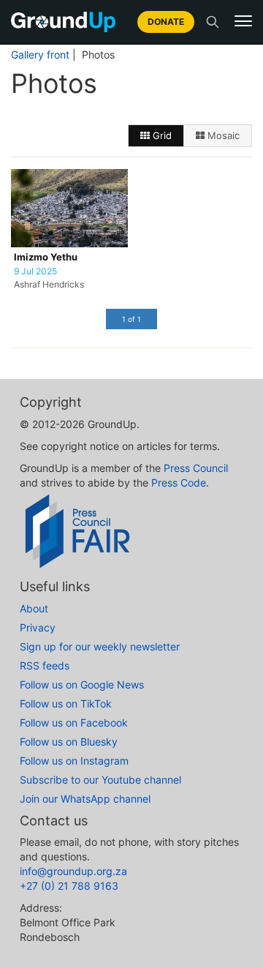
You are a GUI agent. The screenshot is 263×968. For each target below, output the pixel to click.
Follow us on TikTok (66, 703)
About (34, 608)
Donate (166, 21)
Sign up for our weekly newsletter (100, 646)
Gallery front (40, 55)
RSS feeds (44, 665)
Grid (161, 135)
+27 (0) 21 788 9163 (69, 885)
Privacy (38, 627)
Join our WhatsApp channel (85, 798)
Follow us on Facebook (74, 722)
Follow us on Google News (82, 684)
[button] (243, 21)
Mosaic (222, 135)
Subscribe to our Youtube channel (100, 779)
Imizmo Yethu (45, 257)
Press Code (178, 482)
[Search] (213, 22)
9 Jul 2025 (35, 271)
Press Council (196, 468)
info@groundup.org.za (73, 871)
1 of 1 (131, 319)
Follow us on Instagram (74, 760)
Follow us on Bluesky (69, 741)
